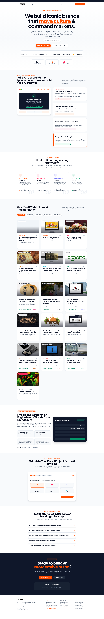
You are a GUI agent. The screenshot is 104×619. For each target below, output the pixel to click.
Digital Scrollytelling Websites (51, 606)
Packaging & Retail (47, 214)
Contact (69, 4)
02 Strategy (30, 111)
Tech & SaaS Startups (64, 602)
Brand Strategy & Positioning (51, 602)
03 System (38, 111)
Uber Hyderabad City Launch (80, 600)
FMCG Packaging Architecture (51, 605)
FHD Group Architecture (79, 608)
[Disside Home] (20, 599)
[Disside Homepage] (22, 4)
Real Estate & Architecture (64, 603)
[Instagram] (21, 609)
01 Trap (23, 111)
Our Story (31, 4)
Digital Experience (57, 214)
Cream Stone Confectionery (80, 606)
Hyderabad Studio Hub (64, 606)
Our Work (53, 4)
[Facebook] (18, 609)
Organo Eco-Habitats (78, 605)
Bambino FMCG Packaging (79, 603)
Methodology (59, 4)
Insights (65, 4)
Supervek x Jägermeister (79, 602)
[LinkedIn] (27, 609)
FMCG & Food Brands (64, 600)
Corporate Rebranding (50, 609)
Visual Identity (38, 214)
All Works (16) (21, 214)
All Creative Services (50, 600)
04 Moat (45, 111)
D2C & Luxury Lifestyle (64, 605)
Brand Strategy (30, 214)
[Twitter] (24, 609)
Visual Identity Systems (50, 603)
